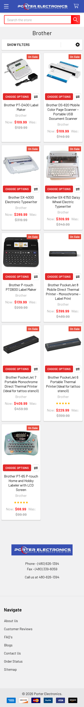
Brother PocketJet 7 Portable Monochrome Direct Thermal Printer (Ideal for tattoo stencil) (21, 384)
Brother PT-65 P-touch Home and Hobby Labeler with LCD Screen (21, 483)
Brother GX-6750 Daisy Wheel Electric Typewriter (63, 201)
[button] (77, 44)
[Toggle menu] (6, 6)
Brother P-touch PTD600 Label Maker (21, 287)
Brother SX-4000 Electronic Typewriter (21, 199)
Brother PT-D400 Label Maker (21, 107)
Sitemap (10, 669)
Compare (35, 96)
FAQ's (8, 637)
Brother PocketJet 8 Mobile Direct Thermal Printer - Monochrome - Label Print (63, 291)
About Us (11, 620)
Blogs (8, 645)
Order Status (13, 661)
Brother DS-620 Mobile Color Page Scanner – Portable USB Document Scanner (63, 111)
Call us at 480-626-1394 (42, 577)
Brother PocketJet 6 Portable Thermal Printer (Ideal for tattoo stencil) (63, 384)
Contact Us (12, 653)
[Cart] (77, 6)
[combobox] (42, 19)
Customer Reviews (18, 629)
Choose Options (17, 96)
